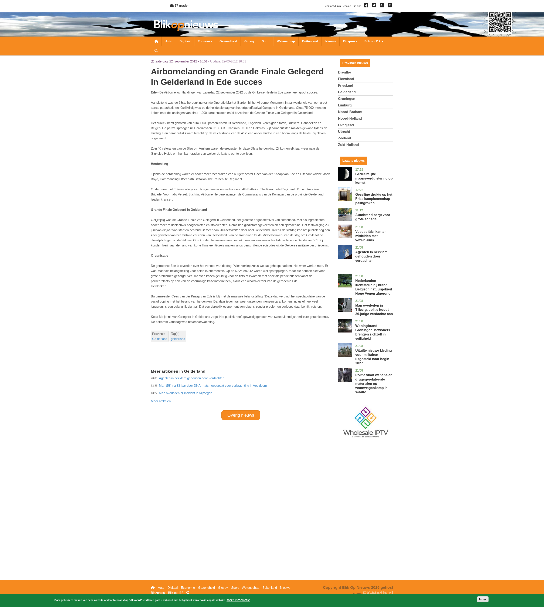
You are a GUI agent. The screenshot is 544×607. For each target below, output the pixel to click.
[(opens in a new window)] (367, 6)
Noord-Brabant (350, 112)
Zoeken (156, 50)
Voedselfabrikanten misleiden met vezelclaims (371, 236)
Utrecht (344, 131)
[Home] (186, 25)
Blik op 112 (372, 41)
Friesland (345, 85)
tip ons (357, 6)
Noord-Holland (350, 118)
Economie (205, 41)
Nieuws (330, 41)
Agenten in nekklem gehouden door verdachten (371, 256)
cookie (347, 6)
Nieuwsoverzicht (156, 41)
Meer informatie (238, 600)
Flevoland (346, 79)
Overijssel (346, 125)
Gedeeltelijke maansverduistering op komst (374, 178)
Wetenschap (286, 41)
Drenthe (344, 72)
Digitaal (185, 41)
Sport (266, 41)
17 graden (181, 5)
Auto (168, 41)
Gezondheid (228, 41)
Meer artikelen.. (161, 401)
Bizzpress (350, 41)
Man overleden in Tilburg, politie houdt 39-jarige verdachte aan (374, 310)
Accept (483, 599)
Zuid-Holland (348, 145)
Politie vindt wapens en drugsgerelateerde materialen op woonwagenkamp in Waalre (373, 383)
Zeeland (344, 138)
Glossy (249, 41)
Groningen (346, 98)
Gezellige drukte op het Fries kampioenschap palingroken (373, 199)
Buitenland (310, 41)
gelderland (178, 339)
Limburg (345, 105)
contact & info (333, 6)
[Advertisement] (240, 391)
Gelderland (159, 339)
